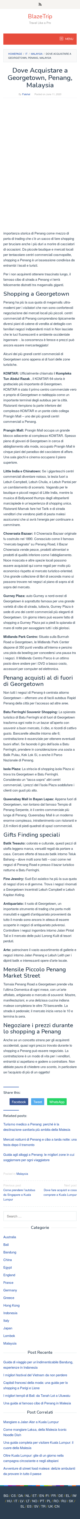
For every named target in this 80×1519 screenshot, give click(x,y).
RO (56, 1500)
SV (36, 1506)
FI (47, 1495)
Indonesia (10, 1312)
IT (15, 1500)
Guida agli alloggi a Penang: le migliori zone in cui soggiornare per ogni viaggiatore (38, 1157)
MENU (69, 39)
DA (20, 1495)
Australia (9, 1236)
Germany (10, 1290)
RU (63, 1500)
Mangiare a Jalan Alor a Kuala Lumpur (31, 1421)
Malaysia (22, 1173)
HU (9, 1500)
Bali (6, 1244)
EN (41, 1495)
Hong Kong (11, 1305)
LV (22, 1500)
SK (71, 1500)
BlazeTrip (40, 16)
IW (74, 1495)
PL (49, 1500)
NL (28, 1495)
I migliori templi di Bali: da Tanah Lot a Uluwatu (36, 1395)
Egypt (7, 1267)
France (8, 1282)
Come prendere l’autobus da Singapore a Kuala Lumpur (19, 1192)
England (9, 1274)
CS (13, 1495)
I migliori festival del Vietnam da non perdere (35, 1374)
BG (6, 1495)
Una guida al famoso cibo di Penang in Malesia (37, 1403)
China (7, 1259)
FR (53, 1495)
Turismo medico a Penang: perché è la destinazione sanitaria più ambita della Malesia (36, 1127)
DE (60, 1495)
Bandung (9, 1252)
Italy (6, 1320)
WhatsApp (56, 1101)
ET (34, 1495)
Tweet (37, 1101)
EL (68, 1495)
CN (57, 1506)
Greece (8, 1297)
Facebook (19, 1101)
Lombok (9, 1335)
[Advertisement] (40, 142)
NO (34, 1500)
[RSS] (40, 4)
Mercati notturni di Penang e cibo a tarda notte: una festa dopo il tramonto (40, 1142)
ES (29, 1506)
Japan (7, 1328)
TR (43, 1506)
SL (22, 1506)
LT (28, 1500)
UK (50, 1506)
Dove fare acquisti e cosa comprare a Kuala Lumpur (60, 1190)
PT (42, 1500)
